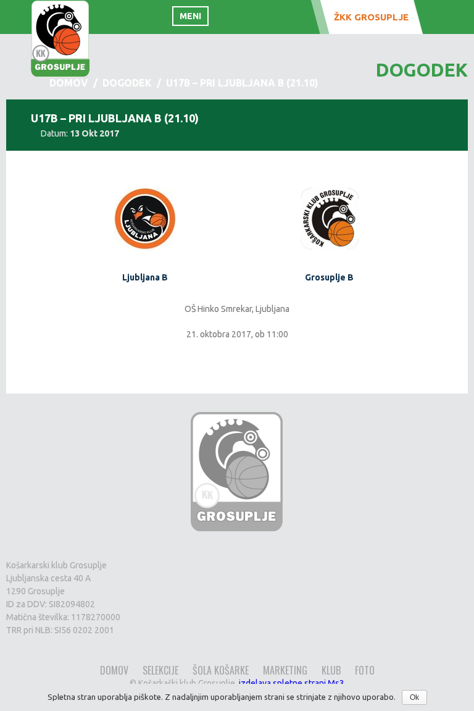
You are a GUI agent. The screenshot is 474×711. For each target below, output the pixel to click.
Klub (331, 670)
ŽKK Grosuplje (371, 17)
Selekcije (160, 670)
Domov (114, 670)
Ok (414, 697)
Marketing (285, 670)
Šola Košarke (221, 670)
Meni (190, 16)
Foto (365, 670)
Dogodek (127, 82)
